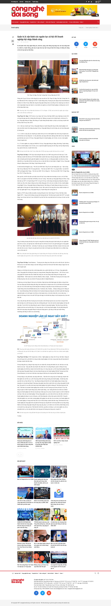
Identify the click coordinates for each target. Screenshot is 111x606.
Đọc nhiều (74, 54)
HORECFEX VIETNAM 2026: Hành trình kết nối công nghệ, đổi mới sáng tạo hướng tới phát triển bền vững (24, 524)
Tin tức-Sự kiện (15, 22)
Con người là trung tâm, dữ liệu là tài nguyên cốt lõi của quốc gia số (59, 566)
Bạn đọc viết (75, 112)
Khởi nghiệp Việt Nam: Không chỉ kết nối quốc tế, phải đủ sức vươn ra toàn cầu (59, 481)
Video (81, 22)
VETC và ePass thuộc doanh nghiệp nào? (61, 441)
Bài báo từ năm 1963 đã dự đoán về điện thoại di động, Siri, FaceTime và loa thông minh (24, 546)
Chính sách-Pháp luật (50, 22)
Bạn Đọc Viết (17, 573)
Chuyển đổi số (33, 22)
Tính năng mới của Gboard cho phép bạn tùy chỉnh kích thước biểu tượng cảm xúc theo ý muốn (58, 503)
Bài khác (20, 422)
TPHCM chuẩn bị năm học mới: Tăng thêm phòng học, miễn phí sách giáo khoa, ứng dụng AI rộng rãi (42, 524)
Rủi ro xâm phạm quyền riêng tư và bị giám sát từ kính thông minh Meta (42, 545)
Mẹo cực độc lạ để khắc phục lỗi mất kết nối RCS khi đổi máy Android (58, 545)
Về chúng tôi (14, 1)
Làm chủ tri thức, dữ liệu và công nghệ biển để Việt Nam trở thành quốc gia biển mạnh (25, 502)
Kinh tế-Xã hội (50, 573)
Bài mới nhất (21, 461)
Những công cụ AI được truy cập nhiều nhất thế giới (41, 565)
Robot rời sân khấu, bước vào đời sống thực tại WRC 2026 (41, 501)
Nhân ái (56, 573)
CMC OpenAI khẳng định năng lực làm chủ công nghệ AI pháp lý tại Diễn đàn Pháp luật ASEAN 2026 (43, 443)
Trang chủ (81, 27)
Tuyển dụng (35, 1)
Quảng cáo (28, 1)
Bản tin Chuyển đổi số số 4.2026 (25, 479)
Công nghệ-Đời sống (24, 22)
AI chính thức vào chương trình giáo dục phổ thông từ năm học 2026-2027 (59, 523)
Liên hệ (21, 1)
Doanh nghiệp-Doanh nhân (61, 22)
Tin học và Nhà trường (73, 22)
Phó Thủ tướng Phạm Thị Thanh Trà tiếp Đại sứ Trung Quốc (25, 565)
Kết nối (74, 37)
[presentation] (18, 454)
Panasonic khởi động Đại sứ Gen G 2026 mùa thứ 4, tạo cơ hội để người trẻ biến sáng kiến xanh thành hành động (25, 443)
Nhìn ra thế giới (41, 22)
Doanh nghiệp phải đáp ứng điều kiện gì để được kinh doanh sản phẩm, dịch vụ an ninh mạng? (41, 482)
